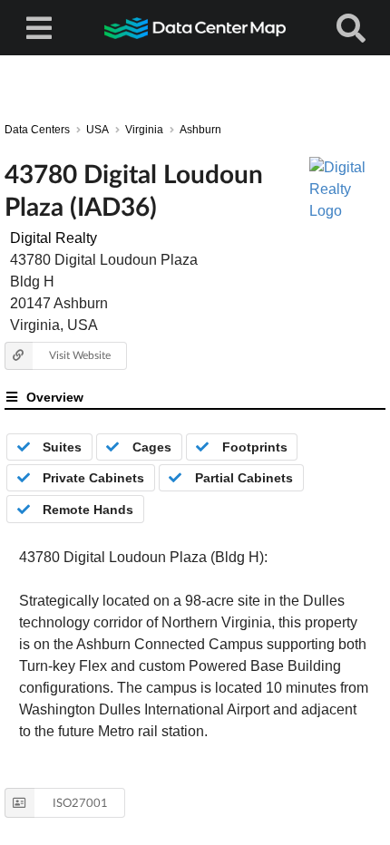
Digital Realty (53, 238)
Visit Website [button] (80, 355)
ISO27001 (80, 802)
